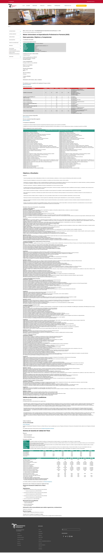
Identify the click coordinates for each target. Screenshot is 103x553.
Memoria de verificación (28, 434)
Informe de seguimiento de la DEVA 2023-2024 (31, 498)
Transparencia (19, 535)
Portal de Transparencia (48, 481)
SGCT (25, 486)
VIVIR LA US (42, 5)
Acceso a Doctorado (26, 424)
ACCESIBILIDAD (11, 1)
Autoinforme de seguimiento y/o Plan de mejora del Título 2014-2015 (35, 492)
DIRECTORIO (41, 537)
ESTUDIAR (28, 5)
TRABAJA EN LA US (67, 5)
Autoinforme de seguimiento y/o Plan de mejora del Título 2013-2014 (35, 489)
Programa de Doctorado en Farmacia (48, 428)
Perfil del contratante (20, 537)
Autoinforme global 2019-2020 (28, 504)
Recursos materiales (26, 120)
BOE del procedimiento (27, 84)
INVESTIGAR (35, 5)
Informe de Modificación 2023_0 (29, 437)
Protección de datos (20, 539)
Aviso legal (19, 545)
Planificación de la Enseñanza (14, 53)
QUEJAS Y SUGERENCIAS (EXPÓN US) (45, 541)
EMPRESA (40, 535)
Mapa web (18, 543)
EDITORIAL (40, 548)
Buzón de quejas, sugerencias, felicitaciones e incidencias (34, 512)
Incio (9, 26)
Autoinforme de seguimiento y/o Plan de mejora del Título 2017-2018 (35, 495)
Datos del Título (12, 52)
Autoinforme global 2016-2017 (29, 501)
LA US (24, 5)
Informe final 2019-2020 (28, 505)
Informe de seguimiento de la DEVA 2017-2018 (33, 497)
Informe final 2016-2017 (28, 502)
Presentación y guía (12, 49)
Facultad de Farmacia (58, 515)
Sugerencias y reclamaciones (27, 509)
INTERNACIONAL (57, 5)
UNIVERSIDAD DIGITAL (91, 1)
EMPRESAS (49, 5)
